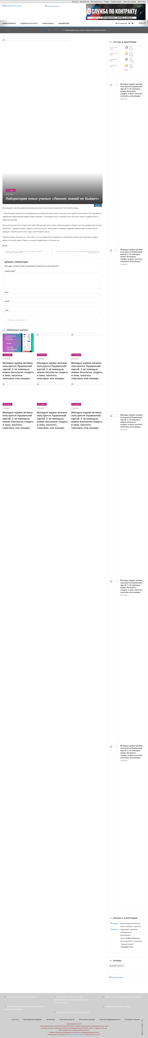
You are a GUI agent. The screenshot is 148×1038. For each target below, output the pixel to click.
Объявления (63, 23)
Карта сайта (142, 2)
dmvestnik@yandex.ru (77, 1034)
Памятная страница (129, 2)
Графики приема (116, 2)
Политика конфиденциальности (110, 1019)
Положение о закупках (132, 1019)
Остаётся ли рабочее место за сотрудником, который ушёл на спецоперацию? (78, 252)
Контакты (75, 2)
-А (95, 205)
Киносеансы (48, 23)
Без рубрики (10, 190)
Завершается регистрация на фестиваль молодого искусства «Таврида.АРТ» (24, 252)
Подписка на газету (29, 23)
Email (7, 301)
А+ (100, 205)
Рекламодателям (96, 2)
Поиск (141, 23)
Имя (7, 292)
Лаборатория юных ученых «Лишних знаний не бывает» (52, 199)
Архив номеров (9, 23)
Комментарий (10, 271)
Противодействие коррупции (32, 1019)
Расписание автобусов (67, 1019)
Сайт (6, 310)
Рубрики (106, 2)
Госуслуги (15, 1019)
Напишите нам (84, 2)
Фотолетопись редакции (87, 1019)
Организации (50, 1019)
